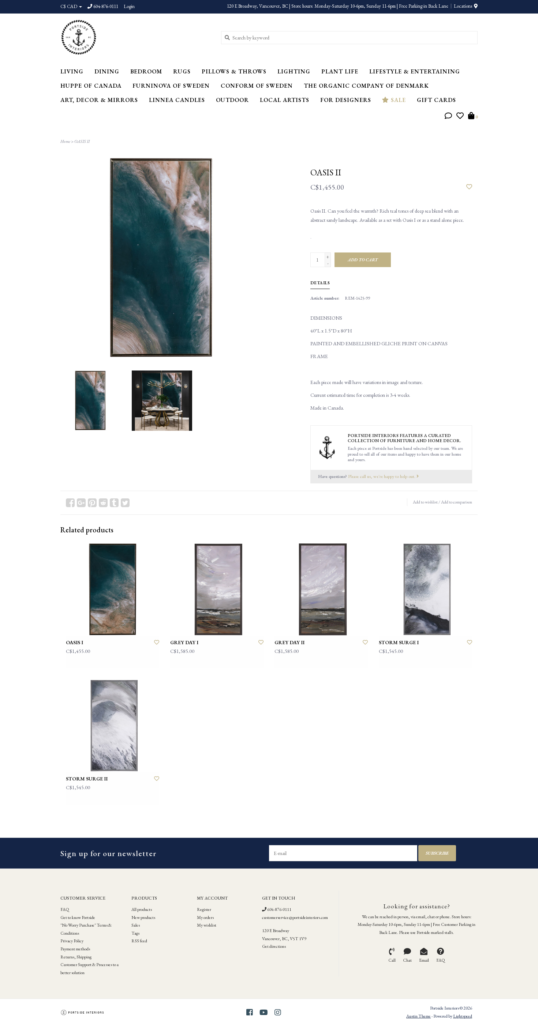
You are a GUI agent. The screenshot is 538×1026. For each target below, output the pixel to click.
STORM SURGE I (399, 642)
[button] (448, 116)
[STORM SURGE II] (112, 725)
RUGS (182, 71)
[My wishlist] (460, 116)
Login (129, 6)
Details (320, 283)
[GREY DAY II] (321, 589)
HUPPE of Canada (91, 86)
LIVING (71, 71)
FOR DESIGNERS (345, 100)
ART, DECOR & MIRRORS (99, 100)
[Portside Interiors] (135, 37)
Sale (397, 100)
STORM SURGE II (87, 778)
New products (143, 917)
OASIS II (82, 141)
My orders (205, 917)
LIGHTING (293, 71)
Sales (135, 925)
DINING (106, 71)
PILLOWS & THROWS (234, 71)
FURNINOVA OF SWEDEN (171, 86)
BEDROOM (146, 71)
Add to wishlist (425, 502)
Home (65, 141)
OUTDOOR (232, 100)
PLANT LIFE (339, 71)
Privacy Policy (71, 941)
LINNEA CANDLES (177, 100)
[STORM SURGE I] (425, 589)
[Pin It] (92, 502)
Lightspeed (462, 1016)
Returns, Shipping (75, 957)
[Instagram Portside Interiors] (278, 1012)
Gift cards (436, 100)
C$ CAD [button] (69, 6)
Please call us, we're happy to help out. (382, 476)
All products (141, 909)
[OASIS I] (112, 589)
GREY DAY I (184, 642)
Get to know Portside (77, 917)
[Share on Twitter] (125, 502)
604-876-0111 (278, 909)
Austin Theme (418, 1016)
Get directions (274, 946)
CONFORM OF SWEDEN (257, 86)
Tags (135, 933)
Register (204, 909)
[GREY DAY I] (217, 589)
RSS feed (139, 941)
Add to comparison (456, 502)
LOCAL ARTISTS (284, 100)
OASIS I (74, 642)
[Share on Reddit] (103, 502)
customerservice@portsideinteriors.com (295, 917)
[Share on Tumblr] (114, 502)
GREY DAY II (289, 642)
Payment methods (75, 949)
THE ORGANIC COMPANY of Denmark (366, 86)
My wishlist (206, 925)
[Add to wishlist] (469, 187)
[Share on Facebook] (70, 502)
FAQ (64, 909)
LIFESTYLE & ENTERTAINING (414, 71)
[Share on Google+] (81, 502)
